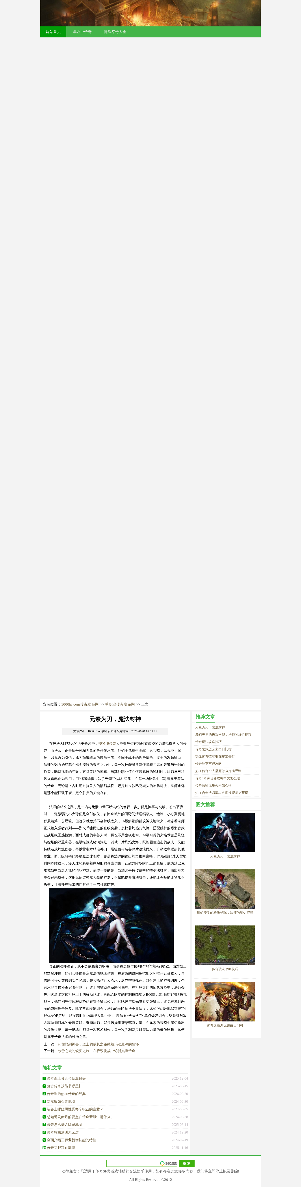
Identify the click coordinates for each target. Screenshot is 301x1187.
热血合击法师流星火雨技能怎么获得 (221, 792)
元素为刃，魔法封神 (210, 727)
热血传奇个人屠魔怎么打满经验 (218, 771)
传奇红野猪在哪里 (61, 1148)
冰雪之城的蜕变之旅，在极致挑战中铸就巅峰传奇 (96, 1051)
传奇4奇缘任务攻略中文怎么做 (217, 778)
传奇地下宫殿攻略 (208, 763)
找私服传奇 (107, 743)
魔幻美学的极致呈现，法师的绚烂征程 (223, 734)
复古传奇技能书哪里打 (64, 1086)
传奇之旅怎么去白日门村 (213, 749)
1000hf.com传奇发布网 (80, 704)
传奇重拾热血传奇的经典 (66, 1094)
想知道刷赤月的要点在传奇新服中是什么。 (80, 1117)
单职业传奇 (82, 32)
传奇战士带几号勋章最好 (66, 1078)
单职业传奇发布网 (120, 704)
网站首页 (53, 32)
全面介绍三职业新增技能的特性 (71, 1140)
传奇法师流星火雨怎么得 (213, 785)
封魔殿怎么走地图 (61, 1101)
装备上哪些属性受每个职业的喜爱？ (75, 1109)
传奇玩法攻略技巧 (208, 742)
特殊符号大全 (115, 32)
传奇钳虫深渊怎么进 (63, 1132)
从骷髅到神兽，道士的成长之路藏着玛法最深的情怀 (98, 1044)
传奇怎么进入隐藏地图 (64, 1124)
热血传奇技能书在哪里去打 (215, 756)
